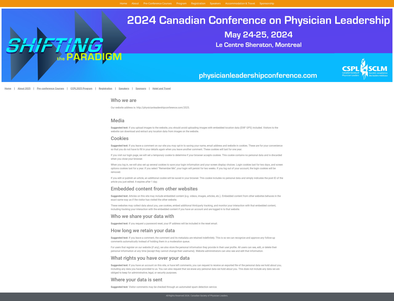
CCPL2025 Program (81, 88)
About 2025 (24, 88)
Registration (198, 3)
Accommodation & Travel (240, 3)
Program (181, 3)
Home (123, 3)
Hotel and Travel (162, 88)
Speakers (215, 3)
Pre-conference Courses (50, 88)
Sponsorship (267, 3)
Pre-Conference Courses (157, 3)
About (135, 3)
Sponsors (141, 88)
